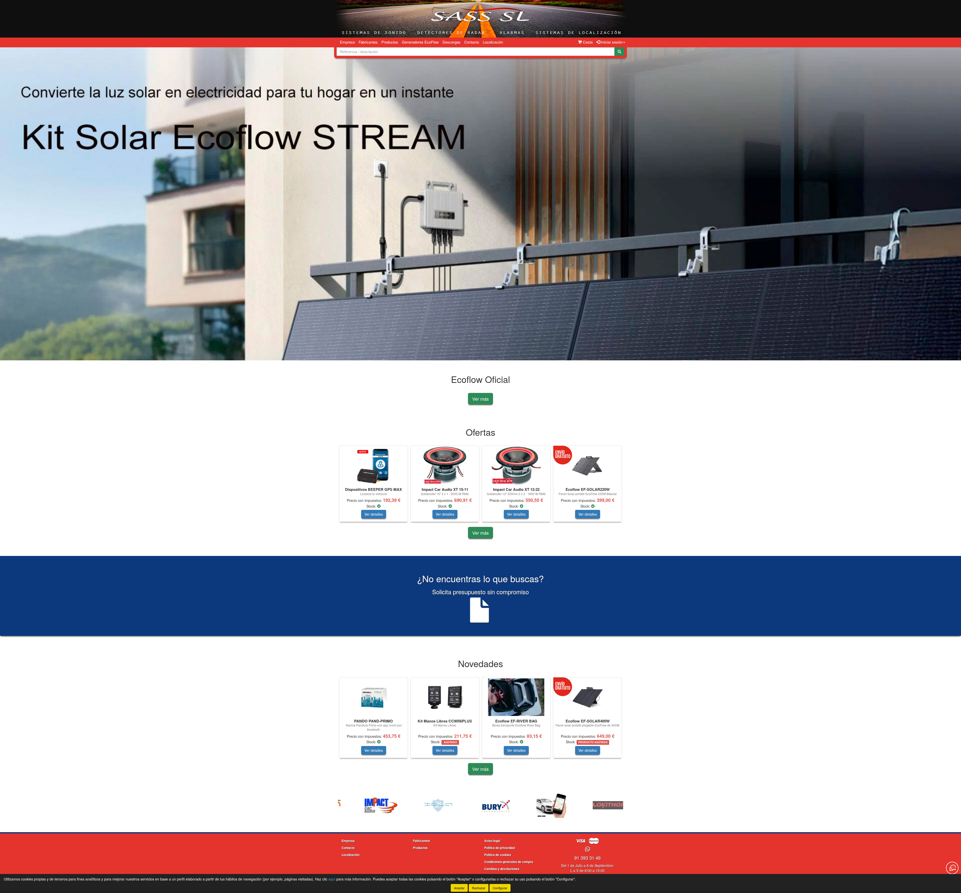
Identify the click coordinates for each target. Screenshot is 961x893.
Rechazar (478, 888)
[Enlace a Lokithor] (538, 805)
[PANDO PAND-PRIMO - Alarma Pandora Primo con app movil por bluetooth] (373, 697)
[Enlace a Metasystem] (595, 805)
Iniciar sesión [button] (611, 42)
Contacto (471, 42)
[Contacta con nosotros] (952, 868)
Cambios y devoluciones (501, 868)
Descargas (451, 42)
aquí (331, 878)
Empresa (347, 42)
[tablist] (480, 203)
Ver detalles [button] (373, 514)
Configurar (500, 888)
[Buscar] (619, 51)
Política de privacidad (499, 847)
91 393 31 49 (587, 857)
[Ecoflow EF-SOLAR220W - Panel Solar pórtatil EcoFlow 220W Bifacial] (587, 465)
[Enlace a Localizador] (481, 805)
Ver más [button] (480, 398)
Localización (493, 42)
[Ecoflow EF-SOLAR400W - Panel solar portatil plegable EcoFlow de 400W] (587, 697)
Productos (389, 42)
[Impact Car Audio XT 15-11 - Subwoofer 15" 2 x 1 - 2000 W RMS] (444, 465)
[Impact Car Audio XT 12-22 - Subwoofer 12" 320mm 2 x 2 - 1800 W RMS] (516, 465)
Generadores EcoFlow (420, 42)
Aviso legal (492, 840)
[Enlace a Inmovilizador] (367, 805)
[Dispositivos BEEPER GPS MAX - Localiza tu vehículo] (373, 465)
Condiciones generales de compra (508, 861)
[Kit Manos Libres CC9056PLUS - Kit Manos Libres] (444, 697)
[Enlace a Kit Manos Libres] (424, 805)
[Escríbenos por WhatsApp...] (587, 849)
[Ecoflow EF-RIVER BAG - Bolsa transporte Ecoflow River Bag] (516, 697)
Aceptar (459, 888)
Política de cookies (497, 854)
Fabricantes (368, 42)
